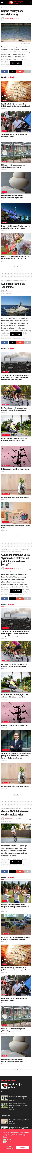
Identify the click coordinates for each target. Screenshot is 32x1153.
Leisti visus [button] (22, 1147)
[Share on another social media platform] (27, 71)
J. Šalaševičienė (9, 18)
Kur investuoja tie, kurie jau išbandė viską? (15, 497)
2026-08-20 (4, 200)
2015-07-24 (18, 18)
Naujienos (6, 404)
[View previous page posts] (14, 267)
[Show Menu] (2, 2)
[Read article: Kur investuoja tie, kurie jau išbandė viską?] (16, 484)
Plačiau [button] (5, 1137)
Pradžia (3, 7)
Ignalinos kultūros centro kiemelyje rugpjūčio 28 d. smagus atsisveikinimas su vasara (15, 907)
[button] (4, 1139)
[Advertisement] (16, 275)
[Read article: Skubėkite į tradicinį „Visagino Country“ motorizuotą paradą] (16, 122)
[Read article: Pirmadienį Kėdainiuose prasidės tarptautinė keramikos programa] (16, 183)
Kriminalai (6, 371)
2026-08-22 (4, 108)
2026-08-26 (4, 381)
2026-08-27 (12, 1100)
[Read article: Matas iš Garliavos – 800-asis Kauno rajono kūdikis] (16, 513)
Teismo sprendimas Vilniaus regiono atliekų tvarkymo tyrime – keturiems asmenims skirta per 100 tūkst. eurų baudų (15, 377)
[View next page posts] (17, 267)
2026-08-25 (4, 471)
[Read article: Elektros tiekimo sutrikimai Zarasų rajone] (16, 456)
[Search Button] (30, 2)
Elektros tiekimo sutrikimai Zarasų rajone (15, 469)
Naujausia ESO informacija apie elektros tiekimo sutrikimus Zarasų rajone (18, 1105)
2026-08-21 (4, 139)
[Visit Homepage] (16, 2)
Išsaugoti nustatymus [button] (9, 1147)
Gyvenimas (8, 280)
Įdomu (7, 7)
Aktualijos (6, 434)
